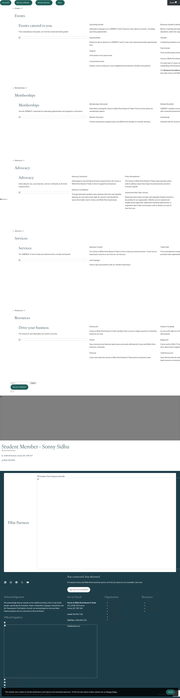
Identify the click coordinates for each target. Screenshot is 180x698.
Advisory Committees (96, 195)
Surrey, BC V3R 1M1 (75, 608)
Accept (170, 692)
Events (17, 8)
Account (5, 2)
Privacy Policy (111, 692)
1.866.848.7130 (81, 620)
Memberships (20, 88)
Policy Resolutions (148, 182)
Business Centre (123, 250)
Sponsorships (123, 41)
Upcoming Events (122, 28)
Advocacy (18, 160)
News (122, 343)
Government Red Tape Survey (149, 200)
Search (172, 3)
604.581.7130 (78, 614)
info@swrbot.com (73, 626)
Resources (19, 310)
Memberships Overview (121, 107)
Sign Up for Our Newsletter (78, 589)
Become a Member (23, 2)
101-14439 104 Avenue (76, 605)
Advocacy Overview (96, 180)
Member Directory (44, 2)
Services (18, 231)
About (60, 2)
